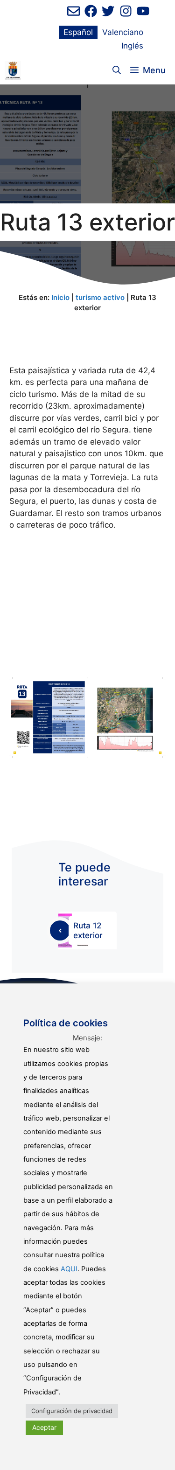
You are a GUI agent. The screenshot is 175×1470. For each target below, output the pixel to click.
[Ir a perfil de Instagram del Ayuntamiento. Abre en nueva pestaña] (125, 11)
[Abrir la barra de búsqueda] (117, 70)
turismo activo (100, 297)
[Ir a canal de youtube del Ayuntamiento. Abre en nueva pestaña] (143, 11)
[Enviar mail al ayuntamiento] (73, 11)
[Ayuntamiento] (13, 70)
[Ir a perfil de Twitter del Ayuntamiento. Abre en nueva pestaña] (108, 11)
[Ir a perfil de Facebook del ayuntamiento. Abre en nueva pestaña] (90, 11)
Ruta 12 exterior (88, 930)
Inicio (60, 297)
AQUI (69, 1269)
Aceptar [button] (44, 1427)
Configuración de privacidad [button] (71, 1410)
